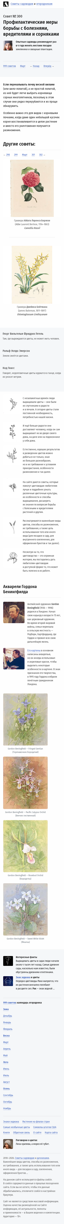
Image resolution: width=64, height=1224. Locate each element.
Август (6, 1082)
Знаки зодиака (11, 1121)
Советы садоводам (22, 4)
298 (8, 154)
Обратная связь (21, 1132)
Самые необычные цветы (16, 1127)
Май (5, 1055)
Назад (36, 66)
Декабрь (7, 1015)
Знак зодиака (23, 977)
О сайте (37, 1132)
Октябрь (7, 1101)
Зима (6, 1009)
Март (22, 66)
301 (33, 154)
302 (40, 154)
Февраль (7, 1029)
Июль (6, 1075)
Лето (5, 1062)
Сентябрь (8, 1095)
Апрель (7, 1048)
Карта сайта (51, 1132)
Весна (6, 1035)
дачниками (43, 1158)
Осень (6, 1088)
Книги (6, 1132)
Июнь (6, 1068)
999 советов (9, 66)
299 (16, 154)
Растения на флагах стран (36, 1121)
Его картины (34, 650)
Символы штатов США (44, 1127)
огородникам (44, 4)
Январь (7, 1022)
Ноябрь (7, 1108)
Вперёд (47, 66)
